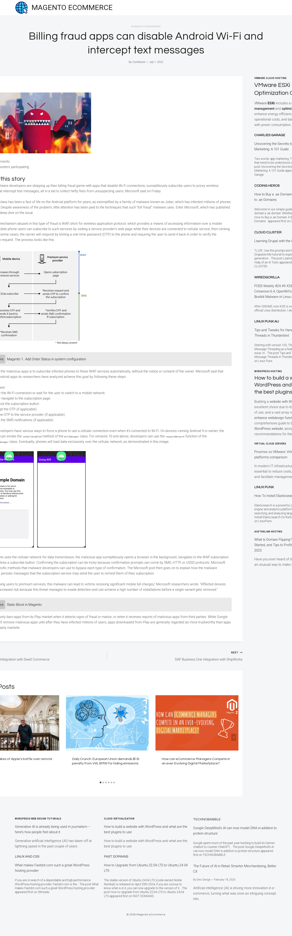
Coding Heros (267, 185)
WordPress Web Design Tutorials (38, 818)
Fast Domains (116, 856)
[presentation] (107, 723)
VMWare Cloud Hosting (270, 78)
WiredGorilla (266, 277)
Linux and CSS (27, 856)
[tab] (100, 782)
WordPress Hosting (268, 371)
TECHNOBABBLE (207, 819)
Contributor (139, 62)
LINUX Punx (264, 487)
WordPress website (268, 429)
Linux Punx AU (266, 321)
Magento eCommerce (146, 26)
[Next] (233, 737)
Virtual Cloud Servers (270, 443)
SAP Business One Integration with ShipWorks (208, 656)
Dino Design (204, 879)
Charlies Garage (269, 135)
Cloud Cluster (268, 232)
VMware (264, 103)
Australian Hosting (268, 531)
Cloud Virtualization (119, 818)
